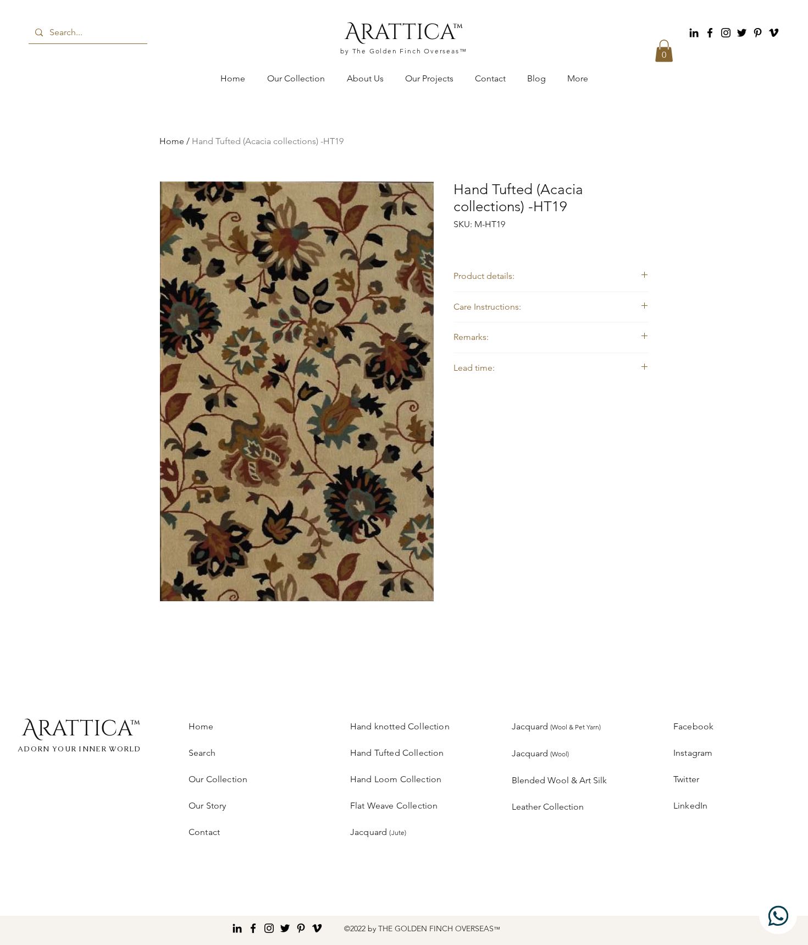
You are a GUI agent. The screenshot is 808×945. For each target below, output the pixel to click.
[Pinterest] (757, 32)
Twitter (686, 779)
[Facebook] (710, 32)
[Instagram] (726, 32)
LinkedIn (690, 805)
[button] (664, 51)
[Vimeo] (773, 32)
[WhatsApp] (778, 915)
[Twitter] (741, 32)
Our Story (207, 805)
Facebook (693, 726)
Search (202, 753)
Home (171, 141)
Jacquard (556, 726)
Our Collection (218, 779)
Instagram (692, 753)
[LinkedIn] (694, 32)
